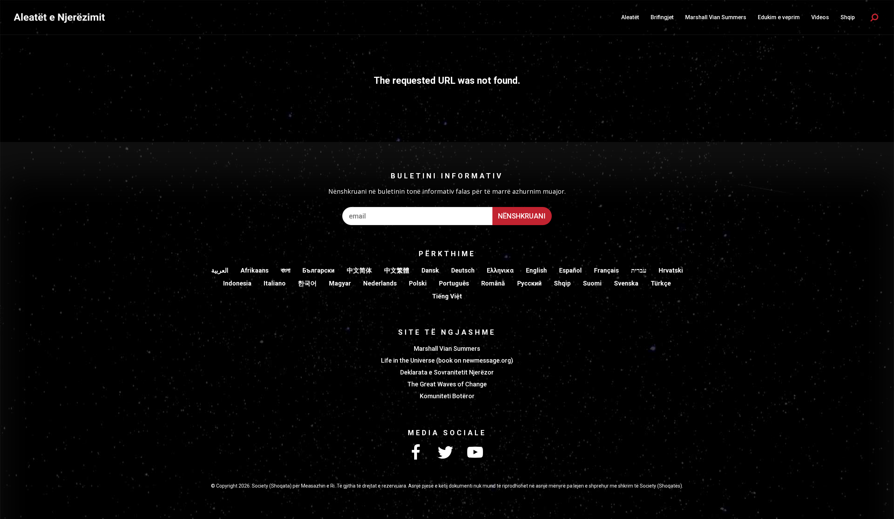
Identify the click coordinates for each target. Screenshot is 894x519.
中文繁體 (396, 270)
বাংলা (285, 270)
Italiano (275, 283)
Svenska (626, 283)
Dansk (430, 270)
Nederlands (380, 283)
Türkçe (661, 283)
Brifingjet (662, 17)
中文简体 (359, 270)
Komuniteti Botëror (447, 396)
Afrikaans (255, 270)
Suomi (592, 283)
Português (454, 283)
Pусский (529, 283)
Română (493, 283)
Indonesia (237, 283)
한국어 (307, 283)
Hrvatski (671, 270)
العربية (219, 270)
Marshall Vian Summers (715, 17)
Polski (418, 283)
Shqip (562, 283)
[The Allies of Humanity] (59, 17)
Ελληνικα (500, 270)
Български (318, 270)
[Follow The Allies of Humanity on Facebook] (415, 452)
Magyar (340, 283)
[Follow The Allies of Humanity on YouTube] (475, 452)
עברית (638, 270)
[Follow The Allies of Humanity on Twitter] (445, 452)
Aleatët (630, 17)
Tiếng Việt (447, 296)
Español (570, 270)
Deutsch (463, 270)
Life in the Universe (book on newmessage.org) (447, 360)
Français (606, 270)
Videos (820, 17)
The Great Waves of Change (447, 384)
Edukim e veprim (779, 17)
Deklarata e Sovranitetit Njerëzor (447, 372)
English (536, 270)
